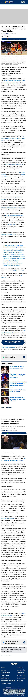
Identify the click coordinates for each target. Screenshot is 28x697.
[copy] (10, 36)
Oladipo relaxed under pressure (14, 164)
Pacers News (8, 407)
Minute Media (8, 687)
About (3, 667)
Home (2, 407)
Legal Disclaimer (22, 678)
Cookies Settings (6, 683)
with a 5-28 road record (8, 518)
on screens (11, 224)
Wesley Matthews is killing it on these (12, 208)
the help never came (9, 83)
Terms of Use (21, 675)
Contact (3, 670)
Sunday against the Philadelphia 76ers (14, 80)
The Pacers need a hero (8, 347)
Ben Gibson (6, 33)
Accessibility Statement (8, 680)
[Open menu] (2, 2)
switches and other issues (8, 234)
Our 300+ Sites (21, 670)
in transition (7, 177)
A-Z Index (20, 680)
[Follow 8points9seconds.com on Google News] (24, 357)
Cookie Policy (5, 678)
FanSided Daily (5, 672)
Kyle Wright (6, 430)
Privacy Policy (5, 675)
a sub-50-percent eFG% (17, 271)
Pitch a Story (20, 672)
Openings (20, 667)
